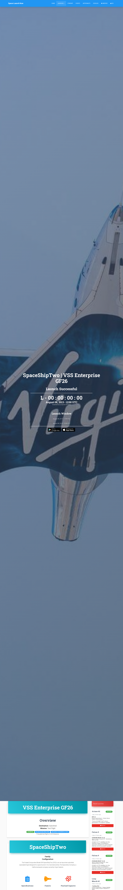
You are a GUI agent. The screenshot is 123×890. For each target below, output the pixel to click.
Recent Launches (98, 803)
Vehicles (95, 3)
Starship (70, 3)
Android (105, 3)
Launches (61, 3)
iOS (112, 3)
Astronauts (86, 3)
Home (53, 3)
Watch (103, 825)
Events (78, 3)
